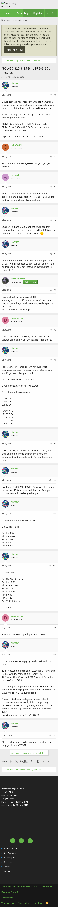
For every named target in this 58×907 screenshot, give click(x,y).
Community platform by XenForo (27, 886)
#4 (55, 220)
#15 (54, 735)
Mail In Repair (9, 857)
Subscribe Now (14, 49)
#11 (54, 513)
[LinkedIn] (21, 761)
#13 (54, 627)
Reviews (7, 866)
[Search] (54, 13)
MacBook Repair (10, 848)
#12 (54, 566)
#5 (55, 253)
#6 (55, 290)
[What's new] (48, 13)
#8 (55, 360)
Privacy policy (23, 903)
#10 (54, 480)
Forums (21, 13)
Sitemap (7, 871)
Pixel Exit (14, 892)
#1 (55, 95)
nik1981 (7, 77)
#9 (55, 444)
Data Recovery (10, 853)
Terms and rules (8, 903)
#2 (55, 156)
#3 (55, 187)
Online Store (9, 862)
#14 (54, 654)
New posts (6, 20)
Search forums (20, 20)
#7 (55, 330)
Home (7, 13)
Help (34, 903)
